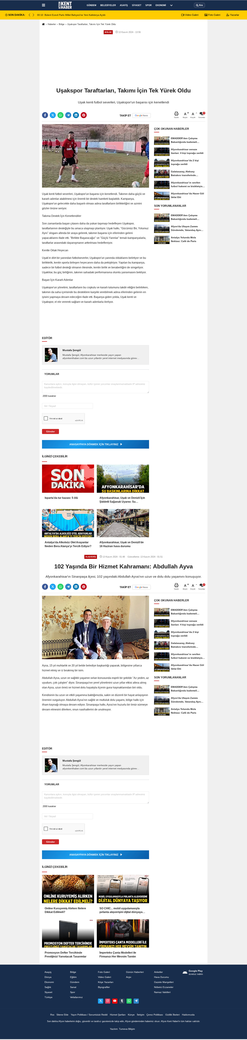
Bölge (61, 24)
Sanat (73, 987)
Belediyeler (108, 5)
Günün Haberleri (135, 972)
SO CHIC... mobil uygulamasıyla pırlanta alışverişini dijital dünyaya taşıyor (120, 910)
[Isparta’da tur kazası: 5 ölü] (68, 479)
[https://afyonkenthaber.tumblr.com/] (122, 1001)
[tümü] (171, 5)
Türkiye (48, 997)
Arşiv (128, 977)
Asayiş (124, 5)
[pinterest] (84, 115)
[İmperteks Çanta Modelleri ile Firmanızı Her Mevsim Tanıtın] (123, 933)
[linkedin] (76, 115)
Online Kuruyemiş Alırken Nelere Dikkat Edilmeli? (65, 910)
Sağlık (48, 987)
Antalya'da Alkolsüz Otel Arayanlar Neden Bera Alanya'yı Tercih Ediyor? (68, 544)
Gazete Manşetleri (164, 982)
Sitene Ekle (62, 1014)
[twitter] (53, 115)
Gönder (50, 431)
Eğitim (73, 977)
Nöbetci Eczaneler (163, 987)
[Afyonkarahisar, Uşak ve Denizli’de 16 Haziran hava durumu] (123, 523)
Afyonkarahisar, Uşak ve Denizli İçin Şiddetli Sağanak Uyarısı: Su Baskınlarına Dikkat (122, 500)
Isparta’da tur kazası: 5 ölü (61, 497)
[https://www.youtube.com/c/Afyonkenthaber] (114, 1001)
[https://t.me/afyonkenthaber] (136, 1001)
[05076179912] (129, 1001)
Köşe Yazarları (105, 982)
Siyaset (136, 5)
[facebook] (45, 115)
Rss (52, 1014)
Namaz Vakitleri (162, 992)
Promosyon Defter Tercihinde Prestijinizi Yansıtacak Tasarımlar (65, 954)
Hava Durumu (161, 977)
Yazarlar (234, 14)
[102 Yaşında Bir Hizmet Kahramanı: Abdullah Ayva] (95, 627)
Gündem (91, 5)
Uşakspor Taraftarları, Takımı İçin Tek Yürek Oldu (91, 24)
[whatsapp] (60, 115)
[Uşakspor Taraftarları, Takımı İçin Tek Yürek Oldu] (95, 156)
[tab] (51, 374)
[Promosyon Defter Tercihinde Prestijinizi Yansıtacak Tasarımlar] (68, 933)
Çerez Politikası (155, 1014)
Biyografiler (104, 987)
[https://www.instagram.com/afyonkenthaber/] (107, 1001)
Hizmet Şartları (118, 1014)
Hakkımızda (188, 1014)
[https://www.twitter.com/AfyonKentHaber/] (100, 1001)
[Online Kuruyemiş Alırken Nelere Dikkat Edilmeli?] (68, 889)
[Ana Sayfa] (43, 24)
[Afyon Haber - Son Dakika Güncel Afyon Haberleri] (65, 5)
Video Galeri (191, 14)
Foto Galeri (214, 14)
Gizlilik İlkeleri (172, 1014)
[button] (33, 15)
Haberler (52, 24)
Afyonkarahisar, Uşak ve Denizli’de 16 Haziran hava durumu (121, 544)
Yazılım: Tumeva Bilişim (122, 1029)
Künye (131, 1014)
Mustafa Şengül (72, 350)
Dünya (48, 977)
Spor (148, 5)
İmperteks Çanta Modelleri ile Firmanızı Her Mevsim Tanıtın (117, 954)
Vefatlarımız (76, 997)
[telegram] (68, 115)
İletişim (140, 1014)
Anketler (158, 972)
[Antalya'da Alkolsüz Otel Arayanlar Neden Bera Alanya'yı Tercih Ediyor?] (68, 523)
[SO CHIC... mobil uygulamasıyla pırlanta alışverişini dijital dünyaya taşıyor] (123, 889)
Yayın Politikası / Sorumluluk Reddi (89, 1014)
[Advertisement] (123, 60)
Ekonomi (161, 5)
